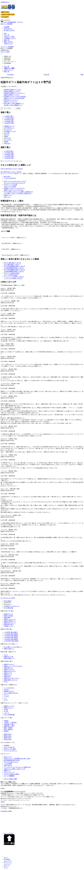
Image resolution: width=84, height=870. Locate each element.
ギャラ (6, 700)
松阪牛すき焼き (8, 615)
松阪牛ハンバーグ (9, 706)
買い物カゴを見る (9, 30)
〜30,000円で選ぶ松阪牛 (11, 637)
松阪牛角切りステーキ (10, 680)
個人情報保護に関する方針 (12, 760)
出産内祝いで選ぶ (9, 724)
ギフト (6, 654)
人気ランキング (8, 69)
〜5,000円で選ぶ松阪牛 (10, 632)
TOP (5, 33)
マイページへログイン (10, 750)
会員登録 (6, 745)
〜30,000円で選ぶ (9, 121)
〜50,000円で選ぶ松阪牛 (11, 639)
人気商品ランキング (10, 38)
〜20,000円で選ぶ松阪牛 (11, 635)
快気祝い (6, 731)
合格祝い (6, 720)
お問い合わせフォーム (10, 827)
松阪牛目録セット (9, 658)
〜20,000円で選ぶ (9, 119)
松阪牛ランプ (8, 674)
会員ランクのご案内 (10, 749)
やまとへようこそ (9, 772)
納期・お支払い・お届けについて (14, 830)
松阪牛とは (7, 770)
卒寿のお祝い (8, 739)
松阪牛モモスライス (10, 671)
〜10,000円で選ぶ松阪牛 (11, 634)
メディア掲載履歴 (9, 776)
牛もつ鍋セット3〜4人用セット (13, 647)
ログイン (20, 22)
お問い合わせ (8, 28)
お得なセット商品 (9, 36)
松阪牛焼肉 (7, 617)
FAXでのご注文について (11, 762)
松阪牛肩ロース (8, 668)
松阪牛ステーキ (8, 614)
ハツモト (6, 696)
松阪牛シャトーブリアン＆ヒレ (13, 666)
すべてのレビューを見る (8, 598)
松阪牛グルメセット (10, 622)
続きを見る (7, 176)
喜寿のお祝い (8, 734)
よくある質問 (8, 763)
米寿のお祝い (8, 737)
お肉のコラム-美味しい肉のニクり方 (14, 769)
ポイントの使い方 (9, 747)
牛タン (6, 681)
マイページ (4, 46)
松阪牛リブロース (9, 669)
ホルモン (6, 689)
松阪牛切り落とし (9, 624)
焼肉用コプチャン (9, 691)
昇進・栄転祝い (8, 729)
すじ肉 (6, 711)
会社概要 (6, 27)
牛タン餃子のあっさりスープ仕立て (11, 171)
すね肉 (6, 709)
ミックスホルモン (9, 687)
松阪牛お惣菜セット (10, 621)
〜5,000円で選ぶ (8, 116)
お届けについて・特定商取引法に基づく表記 (17, 758)
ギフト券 (6, 35)
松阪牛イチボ (8, 673)
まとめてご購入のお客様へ (12, 774)
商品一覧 (6, 40)
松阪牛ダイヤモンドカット (12, 678)
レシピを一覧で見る (10, 178)
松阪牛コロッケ (8, 707)
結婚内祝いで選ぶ (9, 726)
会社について (8, 756)
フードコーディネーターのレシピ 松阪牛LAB (17, 767)
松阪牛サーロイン (9, 664)
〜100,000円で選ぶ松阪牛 (11, 641)
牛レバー (6, 694)
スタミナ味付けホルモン (11, 693)
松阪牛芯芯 (7, 676)
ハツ (5, 698)
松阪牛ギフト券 (8, 656)
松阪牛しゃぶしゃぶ (10, 619)
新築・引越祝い (8, 727)
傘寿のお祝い (8, 736)
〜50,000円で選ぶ (9, 123)
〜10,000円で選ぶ (9, 118)
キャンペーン (8, 861)
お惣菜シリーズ (8, 626)
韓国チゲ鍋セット (9, 648)
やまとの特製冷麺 (9, 714)
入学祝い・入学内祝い (10, 722)
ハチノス (6, 713)
